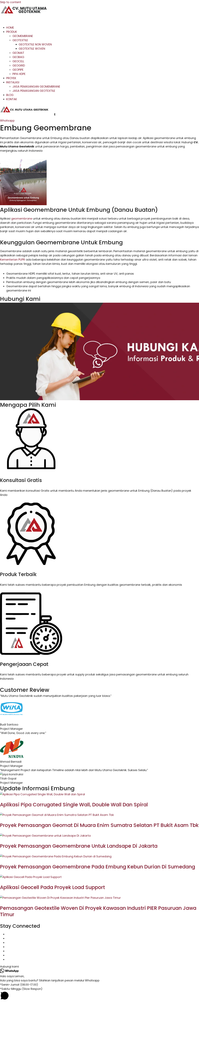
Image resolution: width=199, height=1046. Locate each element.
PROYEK (11, 78)
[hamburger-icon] (5, 20)
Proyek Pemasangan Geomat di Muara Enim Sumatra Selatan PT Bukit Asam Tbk (99, 825)
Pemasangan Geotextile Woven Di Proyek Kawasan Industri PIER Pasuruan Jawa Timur (98, 911)
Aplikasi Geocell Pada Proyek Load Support (52, 887)
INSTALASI (12, 82)
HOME (10, 27)
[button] (99, 966)
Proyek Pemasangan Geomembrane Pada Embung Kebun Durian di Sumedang (97, 866)
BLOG (10, 95)
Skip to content (10, 2)
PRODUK (11, 32)
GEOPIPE (17, 70)
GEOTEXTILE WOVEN (32, 49)
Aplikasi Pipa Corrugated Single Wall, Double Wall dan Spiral (74, 804)
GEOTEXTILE (20, 40)
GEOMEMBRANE (22, 36)
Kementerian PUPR (12, 260)
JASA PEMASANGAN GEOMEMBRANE (36, 86)
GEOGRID (18, 65)
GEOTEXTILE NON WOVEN (35, 44)
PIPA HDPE (18, 74)
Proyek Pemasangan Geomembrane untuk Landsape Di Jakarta (78, 845)
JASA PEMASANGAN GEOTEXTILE (33, 91)
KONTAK (11, 99)
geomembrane (21, 218)
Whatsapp (7, 120)
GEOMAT (18, 53)
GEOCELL (18, 61)
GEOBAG (18, 57)
